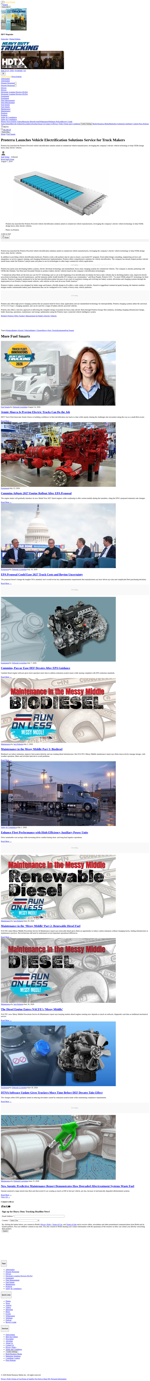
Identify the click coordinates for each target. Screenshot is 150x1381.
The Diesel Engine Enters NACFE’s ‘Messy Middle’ (32, 1009)
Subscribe (4, 39)
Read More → (6, 421)
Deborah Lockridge (20, 407)
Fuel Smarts (5, 105)
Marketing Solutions (116, 124)
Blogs (31, 122)
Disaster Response (8, 83)
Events (36, 122)
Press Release (143, 124)
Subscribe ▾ (6, 7)
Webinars (52, 122)
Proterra (9, 330)
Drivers (3, 88)
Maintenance (5, 109)
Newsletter (26, 124)
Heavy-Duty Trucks (49, 330)
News (17, 2)
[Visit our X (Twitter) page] (7, 1207)
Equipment (5, 96)
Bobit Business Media (101, 124)
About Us (41, 124)
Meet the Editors (16, 124)
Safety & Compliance (9, 117)
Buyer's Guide (67, 122)
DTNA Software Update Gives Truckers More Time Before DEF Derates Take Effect (52, 1092)
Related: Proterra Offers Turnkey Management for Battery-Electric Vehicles (29, 316)
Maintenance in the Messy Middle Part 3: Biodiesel (31, 749)
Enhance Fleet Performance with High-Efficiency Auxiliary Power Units (44, 832)
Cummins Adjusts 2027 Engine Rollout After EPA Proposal (36, 493)
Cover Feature (10, 2)
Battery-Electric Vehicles (21, 330)
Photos (3, 122)
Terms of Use (17, 1379)
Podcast (58, 122)
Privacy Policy (58, 124)
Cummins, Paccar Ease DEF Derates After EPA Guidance (35, 668)
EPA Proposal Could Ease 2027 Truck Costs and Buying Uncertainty (42, 574)
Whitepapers (44, 122)
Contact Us (49, 124)
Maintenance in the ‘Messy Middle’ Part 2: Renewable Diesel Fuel (40, 925)
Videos (19, 122)
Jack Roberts (18, 744)
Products (4, 113)
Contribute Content (131, 124)
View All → (5, 1197)
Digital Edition (14, 39)
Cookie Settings (86, 124)
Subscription (5, 124)
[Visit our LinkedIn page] (4, 1207)
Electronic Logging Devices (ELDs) (14, 92)
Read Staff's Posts (7, 159)
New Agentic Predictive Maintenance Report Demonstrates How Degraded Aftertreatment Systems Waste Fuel (67, 1186)
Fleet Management (8, 100)
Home (3, 134)
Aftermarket (5, 79)
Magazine (25, 122)
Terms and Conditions (72, 124)
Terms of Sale (27, 1379)
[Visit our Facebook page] (2, 1207)
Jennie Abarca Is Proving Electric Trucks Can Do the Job (35, 412)
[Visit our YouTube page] (9, 1207)
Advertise (34, 124)
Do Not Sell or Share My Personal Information (49, 1379)
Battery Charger (36, 330)
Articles (22, 2)
